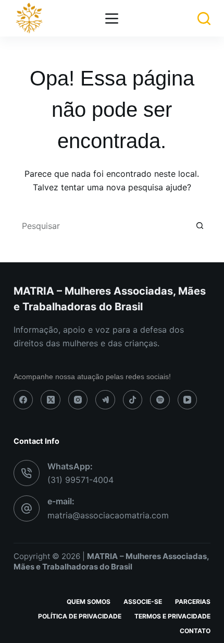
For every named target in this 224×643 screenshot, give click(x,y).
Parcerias (192, 601)
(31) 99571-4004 (80, 480)
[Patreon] (133, 400)
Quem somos (88, 601)
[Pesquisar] (203, 18)
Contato (195, 631)
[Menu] (111, 18)
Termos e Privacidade (172, 616)
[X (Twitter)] (50, 400)
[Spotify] (160, 400)
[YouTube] (187, 400)
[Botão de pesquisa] (200, 225)
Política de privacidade (79, 616)
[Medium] (105, 400)
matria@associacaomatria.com (108, 515)
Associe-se (142, 601)
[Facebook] (23, 400)
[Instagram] (78, 400)
